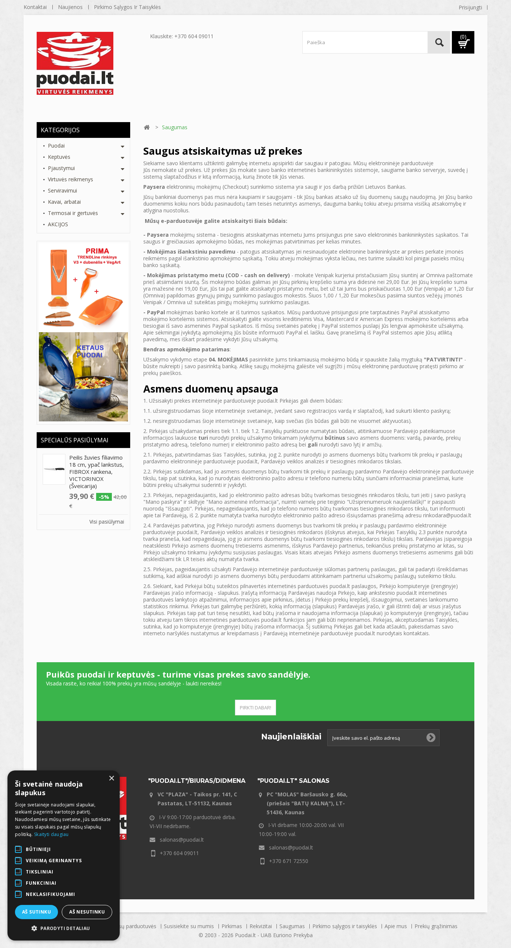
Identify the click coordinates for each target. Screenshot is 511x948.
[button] (63, 928)
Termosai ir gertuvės (73, 212)
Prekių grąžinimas (436, 926)
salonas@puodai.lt (182, 839)
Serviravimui (62, 190)
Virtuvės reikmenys (70, 179)
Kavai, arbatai (64, 201)
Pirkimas (232, 926)
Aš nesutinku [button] (87, 912)
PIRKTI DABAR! (255, 707)
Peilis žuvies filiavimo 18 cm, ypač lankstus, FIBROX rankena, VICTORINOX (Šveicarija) (96, 472)
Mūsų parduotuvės (134, 926)
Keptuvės (59, 156)
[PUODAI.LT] (91, 63)
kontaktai (35, 6)
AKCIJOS (58, 224)
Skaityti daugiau (51, 834)
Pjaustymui (61, 168)
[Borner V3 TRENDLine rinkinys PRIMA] (83, 287)
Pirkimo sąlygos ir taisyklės (127, 6)
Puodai (56, 145)
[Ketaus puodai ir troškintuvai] (83, 376)
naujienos (70, 6)
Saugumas (292, 926)
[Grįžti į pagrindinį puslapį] (146, 127)
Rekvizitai (261, 926)
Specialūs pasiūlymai (74, 440)
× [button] (111, 778)
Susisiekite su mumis (189, 926)
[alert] (63, 855)
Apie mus (397, 926)
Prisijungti (470, 7)
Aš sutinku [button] (36, 912)
